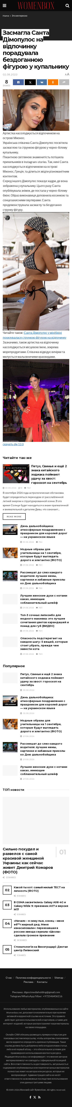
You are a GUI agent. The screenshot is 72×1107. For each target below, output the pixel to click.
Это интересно (19, 15)
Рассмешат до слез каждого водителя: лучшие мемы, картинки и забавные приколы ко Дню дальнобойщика (42, 578)
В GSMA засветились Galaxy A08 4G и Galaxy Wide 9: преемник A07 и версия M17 (41, 906)
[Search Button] (67, 5)
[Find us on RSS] (39, 1097)
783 (40, 565)
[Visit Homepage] (36, 5)
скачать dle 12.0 (13, 444)
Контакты (42, 981)
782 (28, 488)
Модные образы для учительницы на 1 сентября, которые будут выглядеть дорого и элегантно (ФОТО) (41, 555)
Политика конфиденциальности (33, 977)
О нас (9, 977)
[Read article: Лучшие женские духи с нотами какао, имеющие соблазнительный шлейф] (10, 599)
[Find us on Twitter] (34, 1097)
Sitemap (58, 977)
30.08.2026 (11, 488)
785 (40, 607)
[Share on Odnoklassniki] (53, 82)
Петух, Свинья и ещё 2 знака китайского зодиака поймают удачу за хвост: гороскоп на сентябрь (49, 474)
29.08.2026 (28, 565)
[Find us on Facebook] (30, 1097)
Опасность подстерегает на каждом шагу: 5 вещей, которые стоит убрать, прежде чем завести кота (44, 644)
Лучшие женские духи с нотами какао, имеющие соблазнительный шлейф (43, 599)
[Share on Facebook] (18, 82)
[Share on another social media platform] (64, 82)
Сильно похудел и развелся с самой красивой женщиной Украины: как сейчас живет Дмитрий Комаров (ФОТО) (28, 860)
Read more (16, 516)
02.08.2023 (10, 74)
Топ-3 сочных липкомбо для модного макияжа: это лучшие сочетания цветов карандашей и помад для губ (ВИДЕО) (44, 620)
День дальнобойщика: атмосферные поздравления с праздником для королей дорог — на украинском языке (43, 531)
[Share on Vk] (42, 82)
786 (40, 588)
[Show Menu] (4, 5)
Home (6, 15)
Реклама (28, 981)
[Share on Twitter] (30, 82)
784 (40, 631)
